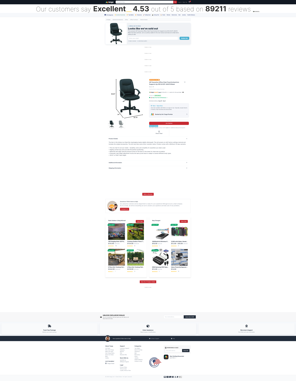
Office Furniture (134, 19)
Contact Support (155, 338)
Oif (153, 86)
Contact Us (124, 209)
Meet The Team (109, 351)
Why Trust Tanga (109, 350)
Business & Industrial (118, 19)
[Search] (175, 2)
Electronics (174, 14)
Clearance (138, 14)
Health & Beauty (191, 14)
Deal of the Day (138, 350)
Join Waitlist (169, 123)
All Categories (109, 15)
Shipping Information (115, 168)
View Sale (140, 221)
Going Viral (155, 14)
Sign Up (185, 2)
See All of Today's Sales (148, 282)
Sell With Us (123, 360)
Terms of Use (123, 368)
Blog (106, 356)
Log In (180, 2)
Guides (107, 358)
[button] (183, 92)
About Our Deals (109, 354)
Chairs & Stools (143, 19)
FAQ (174, 338)
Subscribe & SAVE (189, 317)
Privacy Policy (123, 367)
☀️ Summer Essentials (120, 14)
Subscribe (185, 350)
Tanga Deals (110, 363)
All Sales (108, 19)
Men (179, 14)
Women (168, 14)
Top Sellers (130, 14)
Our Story (107, 348)
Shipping (122, 350)
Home (162, 14)
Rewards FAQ (123, 354)
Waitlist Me (184, 38)
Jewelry (184, 14)
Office (126, 19)
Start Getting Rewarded (177, 356)
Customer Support (124, 348)
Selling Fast (147, 14)
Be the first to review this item (156, 89)
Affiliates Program (124, 361)
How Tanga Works (109, 353)
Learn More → (173, 357)
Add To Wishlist (153, 126)
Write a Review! (148, 194)
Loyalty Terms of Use (125, 370)
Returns (122, 351)
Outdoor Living (138, 361)
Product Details (113, 138)
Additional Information (115, 162)
